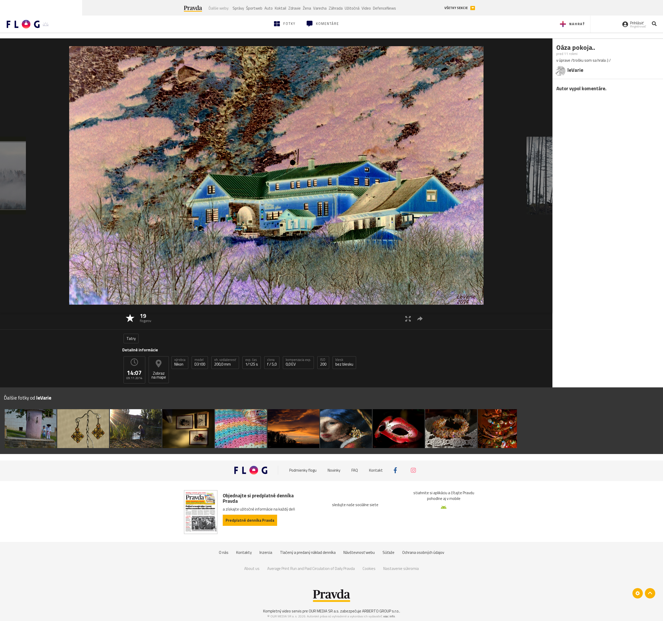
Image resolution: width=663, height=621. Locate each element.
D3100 (199, 362)
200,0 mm (225, 362)
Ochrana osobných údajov (423, 552)
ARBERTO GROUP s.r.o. (380, 611)
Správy (238, 8)
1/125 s (251, 362)
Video (366, 8)
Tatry (131, 338)
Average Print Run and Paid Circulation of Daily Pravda (311, 568)
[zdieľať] (420, 318)
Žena (307, 8)
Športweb (254, 8)
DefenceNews (384, 8)
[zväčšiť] (408, 318)
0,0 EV (298, 362)
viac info (389, 616)
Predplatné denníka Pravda (250, 520)
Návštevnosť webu (359, 552)
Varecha (320, 8)
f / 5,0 (272, 362)
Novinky (334, 470)
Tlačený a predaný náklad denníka (308, 552)
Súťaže (388, 552)
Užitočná (352, 8)
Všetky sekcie (456, 7)
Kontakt (376, 470)
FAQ (354, 470)
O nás (223, 552)
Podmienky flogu (302, 470)
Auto (268, 8)
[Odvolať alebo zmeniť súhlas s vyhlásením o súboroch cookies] (637, 593)
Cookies (369, 568)
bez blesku (344, 362)
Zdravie (294, 8)
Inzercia (266, 552)
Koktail (280, 8)
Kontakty (244, 552)
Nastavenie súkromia (401, 568)
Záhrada (336, 8)
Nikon (179, 362)
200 (323, 362)
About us (252, 568)
